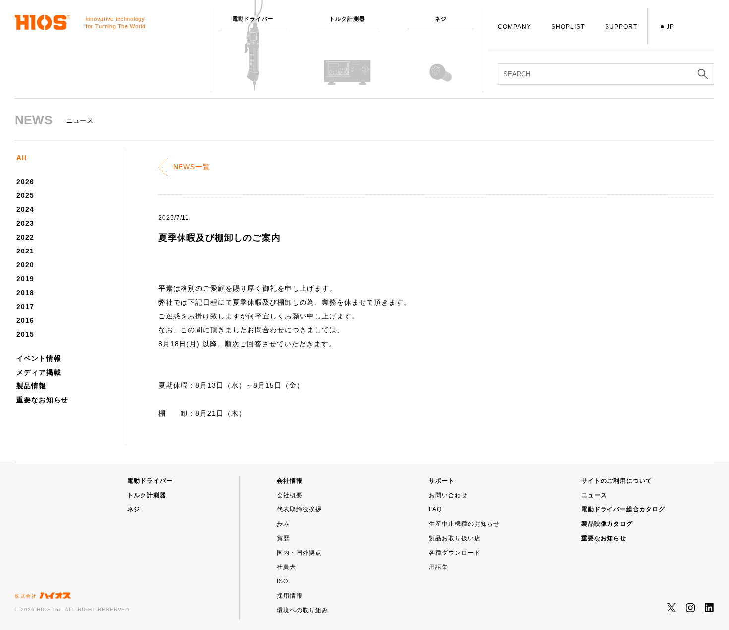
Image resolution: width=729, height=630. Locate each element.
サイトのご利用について (616, 480)
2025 (25, 195)
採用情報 (290, 595)
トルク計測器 (146, 495)
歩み (283, 523)
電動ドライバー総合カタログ (623, 509)
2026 (25, 182)
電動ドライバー (150, 480)
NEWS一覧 (191, 167)
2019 (25, 279)
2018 (25, 293)
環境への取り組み (302, 610)
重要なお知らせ (42, 400)
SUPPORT (621, 26)
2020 (25, 265)
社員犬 (286, 567)
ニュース (594, 495)
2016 (25, 320)
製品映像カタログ (607, 523)
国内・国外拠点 (299, 552)
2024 (25, 209)
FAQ (435, 509)
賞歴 (283, 538)
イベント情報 (38, 358)
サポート (442, 480)
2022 (25, 237)
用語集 (438, 567)
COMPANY (514, 26)
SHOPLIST (568, 26)
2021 (25, 251)
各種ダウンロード (455, 552)
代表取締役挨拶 (299, 509)
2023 (25, 223)
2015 (25, 334)
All (21, 158)
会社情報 (290, 480)
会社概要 (290, 495)
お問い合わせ (448, 495)
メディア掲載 (38, 372)
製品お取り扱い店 (455, 538)
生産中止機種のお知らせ (464, 523)
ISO (282, 581)
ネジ (133, 509)
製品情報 (31, 386)
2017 (25, 307)
